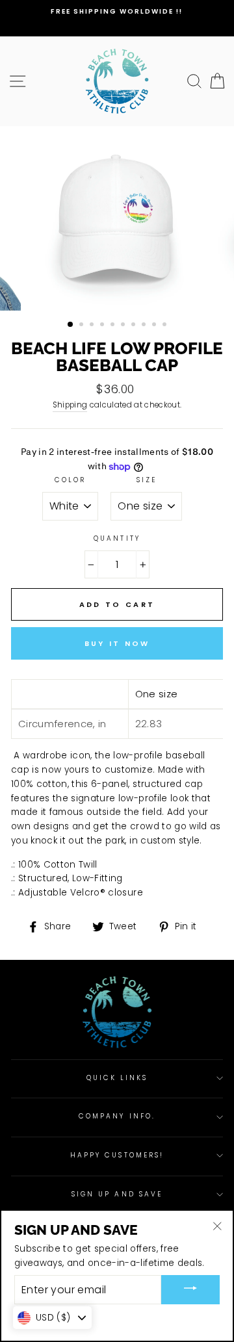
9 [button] (155, 325)
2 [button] (82, 325)
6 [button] (124, 325)
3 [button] (93, 325)
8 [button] (145, 325)
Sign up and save (117, 1194)
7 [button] (134, 325)
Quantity (117, 538)
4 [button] (103, 325)
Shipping (70, 405)
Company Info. (117, 1116)
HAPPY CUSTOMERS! (117, 1155)
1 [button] (71, 325)
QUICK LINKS (117, 1078)
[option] (117, 11)
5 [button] (113, 325)
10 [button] (165, 325)
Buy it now (117, 643)
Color (70, 480)
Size (146, 480)
